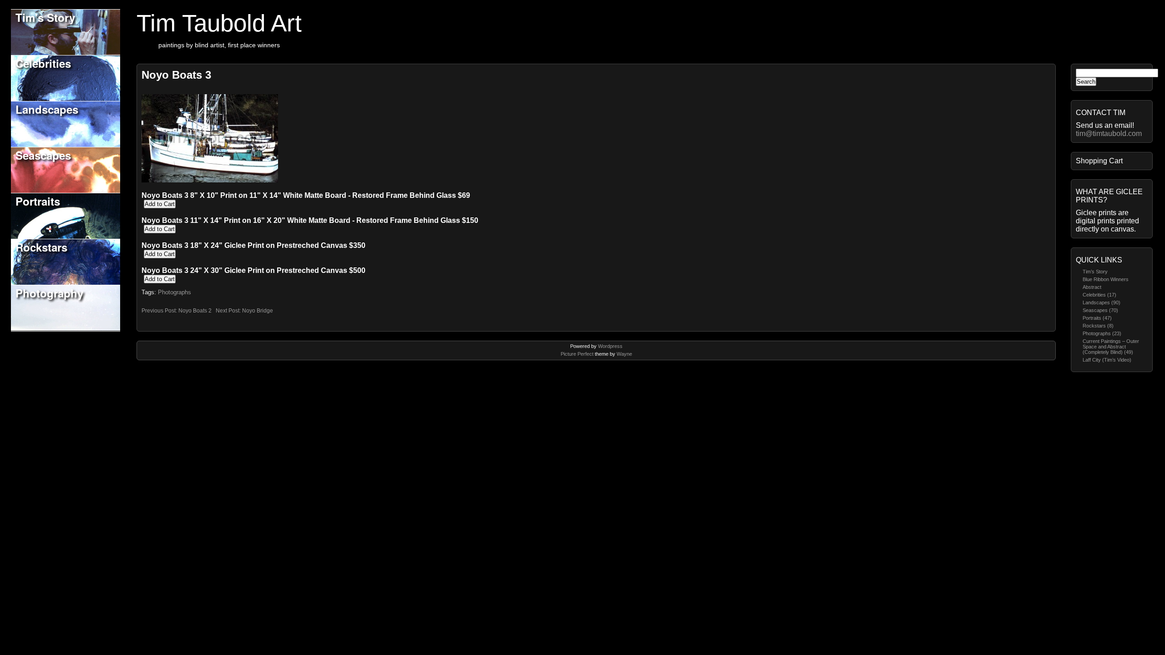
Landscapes (46, 109)
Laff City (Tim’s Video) (1107, 360)
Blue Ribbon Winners (1106, 279)
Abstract (1092, 287)
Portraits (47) (1097, 318)
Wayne (624, 354)
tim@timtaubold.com (1109, 133)
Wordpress (610, 346)
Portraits (37, 201)
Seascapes (43, 155)
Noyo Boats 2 (195, 310)
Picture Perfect (577, 354)
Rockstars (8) (1098, 325)
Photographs (174, 292)
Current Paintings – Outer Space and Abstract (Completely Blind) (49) (1111, 346)
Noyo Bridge (257, 310)
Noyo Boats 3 (176, 75)
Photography (49, 293)
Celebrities (43, 63)
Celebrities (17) (1099, 294)
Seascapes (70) (1100, 310)
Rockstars (41, 247)
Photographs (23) (1102, 333)
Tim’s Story (1095, 271)
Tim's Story (45, 17)
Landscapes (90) (1101, 302)
